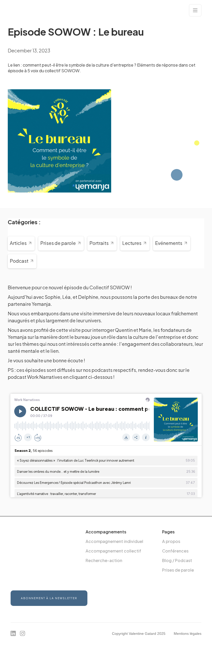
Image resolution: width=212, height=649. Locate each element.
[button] (195, 10)
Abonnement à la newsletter (49, 598)
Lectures (131, 243)
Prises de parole (58, 243)
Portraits (99, 243)
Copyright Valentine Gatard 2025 (138, 633)
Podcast (19, 261)
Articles (18, 243)
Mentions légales (187, 633)
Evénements (168, 243)
